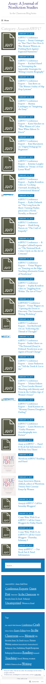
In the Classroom (27, 594)
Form (28, 630)
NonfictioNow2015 (22, 644)
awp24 (10, 625)
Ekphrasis (11, 631)
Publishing (21, 648)
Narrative (26, 640)
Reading (27, 652)
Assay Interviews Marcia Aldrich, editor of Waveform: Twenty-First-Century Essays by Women (31, 485)
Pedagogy (26, 599)
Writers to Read (28, 603)
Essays (17, 630)
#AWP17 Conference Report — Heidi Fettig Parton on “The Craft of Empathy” (29, 226)
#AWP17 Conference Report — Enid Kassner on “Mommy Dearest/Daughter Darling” (31, 408)
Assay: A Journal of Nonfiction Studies (23, 5)
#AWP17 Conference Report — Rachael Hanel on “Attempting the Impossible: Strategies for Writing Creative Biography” (31, 66)
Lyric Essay (21, 636)
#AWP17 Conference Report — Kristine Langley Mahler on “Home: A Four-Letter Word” (31, 165)
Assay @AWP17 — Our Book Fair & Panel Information (29, 552)
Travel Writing (23, 658)
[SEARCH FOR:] (23, 565)
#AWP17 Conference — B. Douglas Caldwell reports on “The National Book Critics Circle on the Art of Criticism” (30, 248)
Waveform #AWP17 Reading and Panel (31, 460)
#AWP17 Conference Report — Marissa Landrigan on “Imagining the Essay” (30, 105)
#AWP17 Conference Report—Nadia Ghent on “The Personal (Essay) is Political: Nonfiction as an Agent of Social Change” (30, 346)
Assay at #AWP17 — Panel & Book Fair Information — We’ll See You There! (31, 446)
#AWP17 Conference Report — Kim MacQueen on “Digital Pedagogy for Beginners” (30, 145)
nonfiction (15, 644)
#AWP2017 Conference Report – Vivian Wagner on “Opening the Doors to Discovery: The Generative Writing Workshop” (31, 308)
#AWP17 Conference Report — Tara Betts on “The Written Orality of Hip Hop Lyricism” (31, 85)
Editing (7, 631)
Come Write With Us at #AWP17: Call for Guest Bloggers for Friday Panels (30, 520)
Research (36, 653)
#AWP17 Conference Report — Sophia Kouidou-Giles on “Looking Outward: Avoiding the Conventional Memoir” (31, 185)
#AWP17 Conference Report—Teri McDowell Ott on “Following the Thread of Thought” (29, 327)
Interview (14, 594)
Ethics (23, 630)
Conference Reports (16, 588)
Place (14, 648)
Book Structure (17, 625)
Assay (6, 625)
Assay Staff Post (21, 583)
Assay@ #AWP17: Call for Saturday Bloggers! (30, 504)
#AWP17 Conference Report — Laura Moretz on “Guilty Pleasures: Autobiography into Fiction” (31, 429)
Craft (36, 624)
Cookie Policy (37, 675)
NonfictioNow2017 (33, 644)
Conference (27, 624)
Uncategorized (13, 603)
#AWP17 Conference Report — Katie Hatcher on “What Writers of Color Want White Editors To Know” (31, 126)
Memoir (30, 636)
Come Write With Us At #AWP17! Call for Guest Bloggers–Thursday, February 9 (29, 536)
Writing (26, 663)
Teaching (11, 658)
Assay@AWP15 (10, 584)
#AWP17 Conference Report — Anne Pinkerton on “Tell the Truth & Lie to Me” (30, 365)
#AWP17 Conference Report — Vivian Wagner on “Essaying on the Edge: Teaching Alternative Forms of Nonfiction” (31, 268)
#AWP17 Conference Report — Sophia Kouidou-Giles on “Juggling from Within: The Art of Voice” (31, 287)
